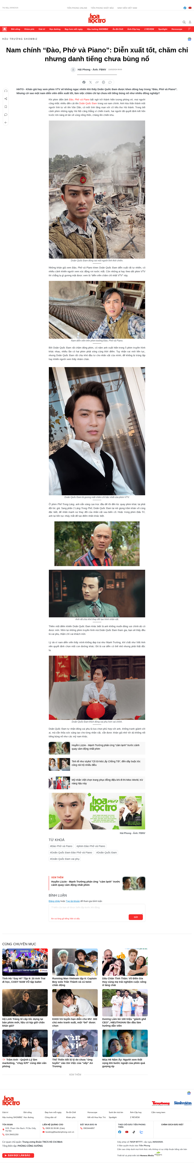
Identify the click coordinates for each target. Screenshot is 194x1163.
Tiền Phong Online (77, 8)
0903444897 (89, 1128)
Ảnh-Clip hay (133, 29)
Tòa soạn (7, 1124)
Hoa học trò (11, 1100)
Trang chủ (4, 29)
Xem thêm (189, 29)
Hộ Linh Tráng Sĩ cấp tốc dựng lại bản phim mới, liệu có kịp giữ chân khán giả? (23, 1022)
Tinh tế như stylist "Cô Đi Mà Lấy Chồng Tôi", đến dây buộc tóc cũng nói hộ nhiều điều (106, 763)
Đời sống (15, 29)
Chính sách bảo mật (172, 1124)
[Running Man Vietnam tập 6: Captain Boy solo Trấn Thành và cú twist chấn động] (75, 962)
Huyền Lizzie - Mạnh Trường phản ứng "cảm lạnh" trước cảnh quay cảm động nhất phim (105, 747)
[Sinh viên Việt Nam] (183, 1103)
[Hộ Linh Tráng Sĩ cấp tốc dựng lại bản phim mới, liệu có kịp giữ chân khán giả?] (25, 1002)
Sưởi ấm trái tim (116, 1112)
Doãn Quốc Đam (88, 103)
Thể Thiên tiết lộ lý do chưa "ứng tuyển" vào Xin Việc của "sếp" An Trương (72, 1063)
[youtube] (190, 8)
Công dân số (50, 1117)
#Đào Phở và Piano (61, 846)
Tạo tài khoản (73, 901)
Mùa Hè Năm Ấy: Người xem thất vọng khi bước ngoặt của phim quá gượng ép (123, 1063)
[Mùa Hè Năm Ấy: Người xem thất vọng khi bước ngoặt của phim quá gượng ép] (125, 1043)
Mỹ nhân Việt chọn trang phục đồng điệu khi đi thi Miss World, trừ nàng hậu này (107, 781)
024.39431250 (11, 1134)
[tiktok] (135, 1132)
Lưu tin (6, 107)
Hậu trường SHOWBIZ (97, 29)
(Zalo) (62, 1128)
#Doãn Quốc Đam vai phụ (64, 859)
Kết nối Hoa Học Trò (96, 1117)
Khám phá (29, 29)
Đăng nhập (54, 901)
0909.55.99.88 (52, 1128)
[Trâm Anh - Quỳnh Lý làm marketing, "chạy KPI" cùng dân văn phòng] (25, 1043)
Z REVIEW (149, 29)
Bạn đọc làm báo (19, 1155)
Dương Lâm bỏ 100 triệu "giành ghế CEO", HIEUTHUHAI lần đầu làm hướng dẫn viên (124, 1022)
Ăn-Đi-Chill (118, 29)
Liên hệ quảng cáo (52, 1124)
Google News (189, 39)
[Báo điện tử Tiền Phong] (161, 1103)
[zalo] (143, 1132)
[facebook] (185, 8)
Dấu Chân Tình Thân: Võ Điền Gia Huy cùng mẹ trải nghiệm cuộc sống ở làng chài (124, 982)
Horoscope (177, 29)
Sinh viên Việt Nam (127, 8)
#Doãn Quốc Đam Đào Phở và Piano (71, 852)
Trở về (6, 122)
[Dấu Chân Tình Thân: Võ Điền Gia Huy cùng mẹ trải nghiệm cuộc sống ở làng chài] (125, 962)
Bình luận (6, 115)
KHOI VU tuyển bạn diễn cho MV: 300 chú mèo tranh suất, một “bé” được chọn (74, 1022)
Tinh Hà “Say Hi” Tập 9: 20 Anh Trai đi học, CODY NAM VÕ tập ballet (23, 980)
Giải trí (42, 29)
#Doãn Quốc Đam (106, 852)
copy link (97, 82)
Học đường (55, 29)
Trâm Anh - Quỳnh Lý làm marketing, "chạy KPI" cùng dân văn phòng (24, 1063)
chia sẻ (84, 82)
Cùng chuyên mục (19, 944)
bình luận (110, 82)
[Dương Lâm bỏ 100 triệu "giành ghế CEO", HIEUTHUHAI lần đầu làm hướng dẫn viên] (125, 1002)
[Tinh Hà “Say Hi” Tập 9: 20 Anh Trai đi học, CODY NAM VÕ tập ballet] (25, 962)
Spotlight (162, 29)
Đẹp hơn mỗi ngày (74, 29)
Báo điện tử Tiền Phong (97, 18)
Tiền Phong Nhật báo (102, 8)
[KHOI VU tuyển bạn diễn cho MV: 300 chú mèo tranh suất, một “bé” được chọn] (75, 1002)
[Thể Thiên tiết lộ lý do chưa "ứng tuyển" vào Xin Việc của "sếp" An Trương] (75, 1043)
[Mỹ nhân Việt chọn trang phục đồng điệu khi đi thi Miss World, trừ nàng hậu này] (59, 782)
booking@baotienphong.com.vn (60, 1132)
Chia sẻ (6, 99)
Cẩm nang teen (158, 1112)
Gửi (136, 917)
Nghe (6, 91)
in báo (103, 82)
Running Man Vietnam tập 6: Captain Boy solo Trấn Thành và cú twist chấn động (74, 982)
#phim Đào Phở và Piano (91, 846)
